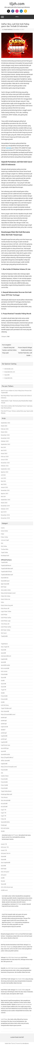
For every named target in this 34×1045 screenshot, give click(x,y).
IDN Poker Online (5, 630)
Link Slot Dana (5, 705)
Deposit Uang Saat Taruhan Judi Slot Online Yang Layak (9, 350)
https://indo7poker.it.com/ (8, 593)
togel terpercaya (5, 745)
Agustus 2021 (4, 493)
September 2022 (5, 469)
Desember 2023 (5, 435)
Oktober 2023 (4, 441)
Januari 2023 (4, 459)
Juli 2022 (3, 475)
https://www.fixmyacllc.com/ (9, 766)
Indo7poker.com (8, 368)
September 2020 (5, 499)
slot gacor (3, 874)
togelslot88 (4, 659)
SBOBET (3, 729)
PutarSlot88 (4, 769)
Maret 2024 (4, 432)
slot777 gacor (14, 835)
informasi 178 (4, 847)
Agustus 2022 (4, 472)
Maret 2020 (4, 502)
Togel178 (3, 689)
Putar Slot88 (4, 785)
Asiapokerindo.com (9, 371)
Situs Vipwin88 (5, 711)
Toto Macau (4, 797)
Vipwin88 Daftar (5, 822)
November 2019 (5, 505)
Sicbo (2, 602)
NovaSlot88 (4, 803)
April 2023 (3, 450)
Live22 (13, 922)
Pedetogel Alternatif (6, 794)
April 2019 (3, 512)
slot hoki (8, 148)
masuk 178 (4, 844)
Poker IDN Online (5, 596)
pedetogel (4, 717)
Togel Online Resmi (6, 791)
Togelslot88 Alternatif (7, 568)
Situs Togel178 (5, 646)
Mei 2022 (3, 481)
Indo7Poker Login (5, 620)
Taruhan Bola (4, 549)
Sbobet (3, 881)
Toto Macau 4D (5, 623)
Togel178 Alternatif (6, 708)
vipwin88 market (5, 665)
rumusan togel (5, 540)
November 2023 (5, 438)
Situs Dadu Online (20, 979)
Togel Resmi (4, 643)
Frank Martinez (8, 29)
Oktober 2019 (4, 508)
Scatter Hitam (4, 775)
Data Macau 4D (5, 608)
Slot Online (4, 546)
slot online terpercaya (7, 887)
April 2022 (3, 484)
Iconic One (8, 1043)
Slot (8, 336)
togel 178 (3, 809)
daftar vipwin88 (5, 760)
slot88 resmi (4, 890)
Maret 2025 (4, 425)
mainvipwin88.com (6, 656)
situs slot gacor (5, 871)
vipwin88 (3, 653)
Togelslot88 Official (6, 571)
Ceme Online (4, 531)
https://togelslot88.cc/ (7, 757)
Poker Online (4, 537)
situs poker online (6, 590)
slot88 (2, 702)
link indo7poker (5, 828)
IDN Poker (3, 587)
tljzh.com (17, 4)
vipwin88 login (5, 748)
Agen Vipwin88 (5, 583)
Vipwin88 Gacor (5, 580)
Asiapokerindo (8, 378)
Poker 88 (3, 819)
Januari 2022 (4, 487)
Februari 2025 (4, 429)
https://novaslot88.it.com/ (8, 714)
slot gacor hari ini (5, 853)
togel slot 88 (4, 726)
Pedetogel (4, 825)
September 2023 (5, 444)
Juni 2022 (3, 478)
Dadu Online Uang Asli (7, 605)
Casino (3, 527)
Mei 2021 (3, 496)
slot (2, 772)
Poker (2, 534)
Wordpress (26, 1043)
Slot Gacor (4, 633)
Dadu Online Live (5, 599)
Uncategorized (5, 555)
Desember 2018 (5, 515)
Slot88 (2, 680)
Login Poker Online (6, 611)
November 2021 (5, 490)
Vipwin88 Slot (4, 577)
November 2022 (5, 462)
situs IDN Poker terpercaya (13, 957)
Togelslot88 (4, 562)
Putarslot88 (4, 674)
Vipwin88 (6, 374)
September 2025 (5, 422)
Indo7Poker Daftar (6, 617)
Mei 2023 (3, 447)
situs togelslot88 (5, 862)
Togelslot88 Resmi (6, 565)
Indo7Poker (4, 614)
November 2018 (5, 518)
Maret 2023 (4, 453)
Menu (17, 16)
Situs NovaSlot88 (5, 800)
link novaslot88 (5, 668)
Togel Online (4, 552)
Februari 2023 (4, 456)
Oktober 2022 (4, 465)
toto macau (4, 671)
